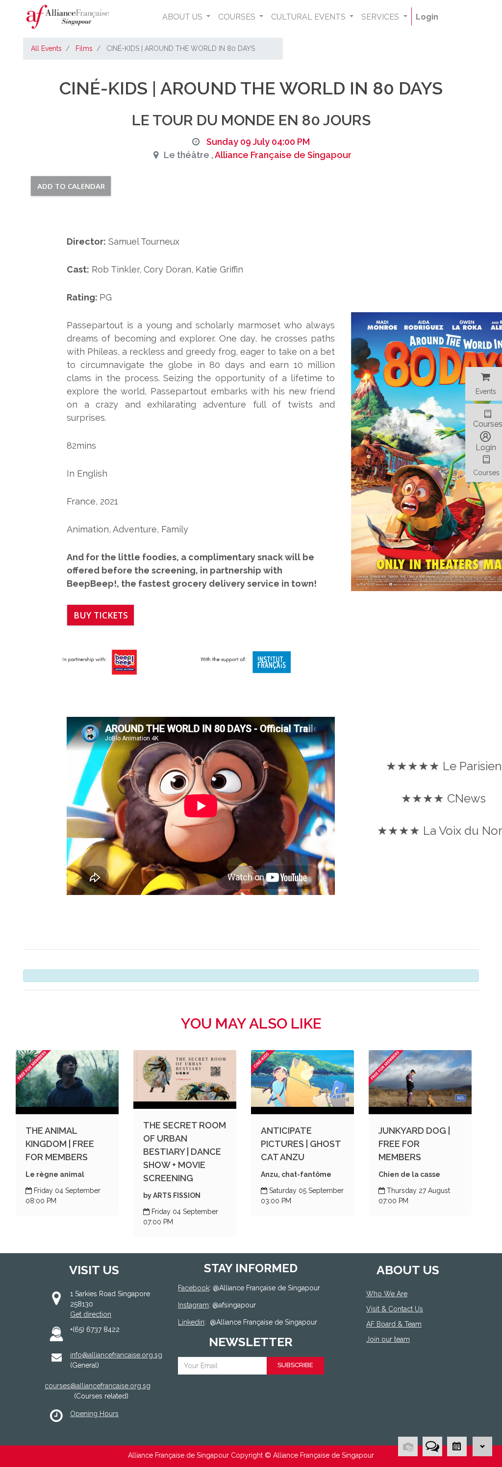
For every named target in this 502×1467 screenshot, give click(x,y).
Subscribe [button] (295, 1365)
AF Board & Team (394, 1324)
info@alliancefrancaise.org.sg (116, 1355)
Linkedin (191, 1322)
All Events (46, 48)
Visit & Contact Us (394, 1309)
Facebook (193, 1288)
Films (84, 48)
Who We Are (386, 1294)
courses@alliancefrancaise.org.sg (98, 1386)
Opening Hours (94, 1414)
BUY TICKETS (101, 615)
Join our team (388, 1339)
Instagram (193, 1305)
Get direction (90, 1314)
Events (486, 391)
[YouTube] (401, 1375)
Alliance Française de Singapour (283, 155)
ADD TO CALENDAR (71, 186)
